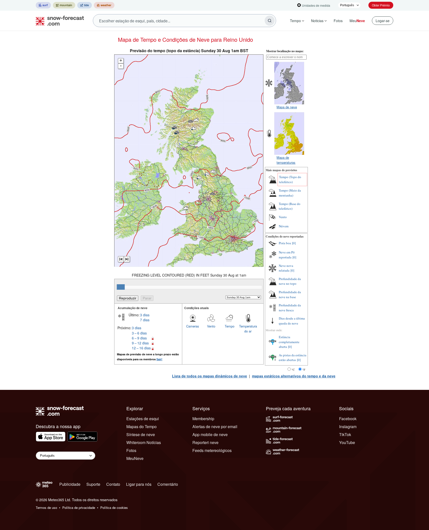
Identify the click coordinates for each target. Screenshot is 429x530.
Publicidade (69, 484)
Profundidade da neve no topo (290, 281)
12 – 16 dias (141, 347)
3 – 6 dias (139, 332)
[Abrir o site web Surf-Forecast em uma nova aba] (43, 5)
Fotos (338, 20)
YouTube (347, 442)
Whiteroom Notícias (143, 442)
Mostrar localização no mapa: (285, 51)
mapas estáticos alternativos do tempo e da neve (293, 375)
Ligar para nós (138, 484)
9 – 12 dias (140, 342)
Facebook (348, 418)
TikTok (345, 434)
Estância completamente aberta (289, 342)
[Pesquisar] (270, 21)
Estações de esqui (142, 418)
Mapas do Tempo (141, 426)
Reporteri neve (205, 442)
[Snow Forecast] (58, 21)
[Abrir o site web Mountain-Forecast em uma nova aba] (64, 5)
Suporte (93, 484)
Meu (357, 20)
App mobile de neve (210, 434)
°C (293, 369)
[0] (294, 243)
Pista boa (285, 243)
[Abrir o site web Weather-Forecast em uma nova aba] (104, 5)
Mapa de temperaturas (286, 160)
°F (303, 369)
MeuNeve (134, 458)
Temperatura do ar (248, 328)
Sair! (159, 359)
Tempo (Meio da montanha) (290, 193)
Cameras (192, 326)
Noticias (317, 20)
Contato (113, 484)
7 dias (144, 319)
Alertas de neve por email (214, 426)
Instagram (348, 426)
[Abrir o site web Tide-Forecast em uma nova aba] (84, 5)
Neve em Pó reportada (287, 254)
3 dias (144, 314)
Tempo (295, 20)
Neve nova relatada (286, 268)
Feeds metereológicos (212, 450)
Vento (211, 326)
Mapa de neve (287, 107)
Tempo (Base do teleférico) (289, 206)
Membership (203, 418)
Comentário (167, 484)
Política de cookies (114, 507)
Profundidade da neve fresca (290, 307)
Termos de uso (46, 507)
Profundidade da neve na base (290, 294)
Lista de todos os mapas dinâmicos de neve (209, 375)
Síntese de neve (140, 434)
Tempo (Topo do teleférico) (290, 179)
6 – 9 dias (139, 337)
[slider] (121, 287)
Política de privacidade (78, 507)
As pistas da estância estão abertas (292, 357)
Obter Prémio (381, 5)
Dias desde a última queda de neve (292, 321)
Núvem (283, 226)
